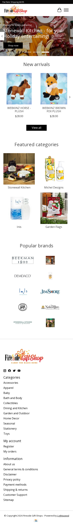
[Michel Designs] (22, 307)
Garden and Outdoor (16, 413)
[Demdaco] (22, 276)
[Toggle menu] (66, 10)
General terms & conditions (20, 469)
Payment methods (14, 484)
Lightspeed (63, 515)
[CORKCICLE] (50, 260)
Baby (6, 393)
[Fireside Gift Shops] (15, 10)
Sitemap (8, 500)
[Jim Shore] (50, 292)
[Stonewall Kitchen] (22, 323)
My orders (9, 451)
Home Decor (11, 418)
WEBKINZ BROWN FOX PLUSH (54, 109)
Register (8, 446)
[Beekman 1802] (22, 260)
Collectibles (10, 403)
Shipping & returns (15, 490)
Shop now (13, 45)
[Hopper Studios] (50, 276)
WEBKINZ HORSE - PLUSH (19, 109)
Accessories (10, 383)
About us (9, 464)
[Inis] (22, 292)
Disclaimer (10, 474)
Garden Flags (53, 227)
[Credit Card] (36, 521)
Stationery (10, 428)
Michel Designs (53, 187)
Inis (19, 227)
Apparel (8, 388)
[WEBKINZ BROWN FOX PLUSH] (54, 88)
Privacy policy (11, 479)
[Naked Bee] (50, 307)
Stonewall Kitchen (19, 187)
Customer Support (15, 495)
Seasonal (9, 423)
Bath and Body (12, 398)
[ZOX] (50, 323)
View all (36, 128)
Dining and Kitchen (15, 408)
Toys (6, 434)
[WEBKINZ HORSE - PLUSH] (19, 88)
